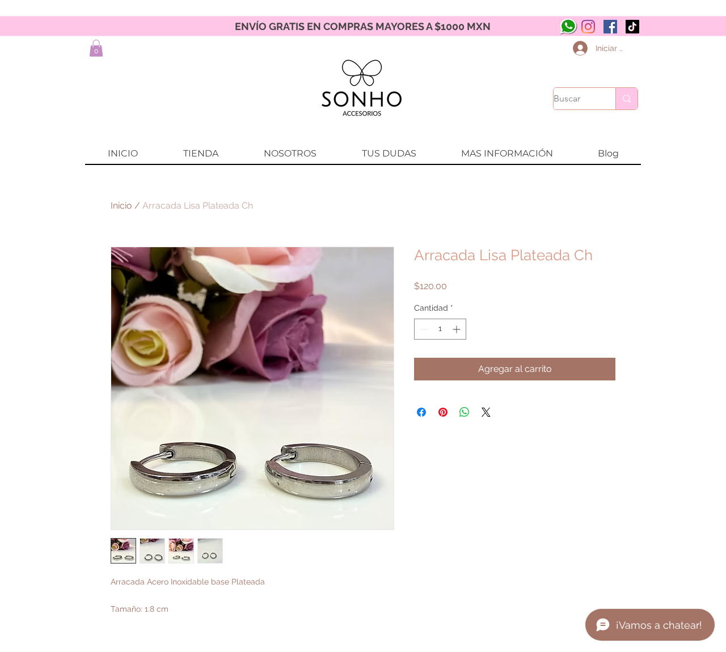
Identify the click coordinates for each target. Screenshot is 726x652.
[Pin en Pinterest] (443, 412)
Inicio (121, 205)
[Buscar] (626, 98)
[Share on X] (486, 412)
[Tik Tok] (632, 26)
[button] (96, 48)
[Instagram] (588, 26)
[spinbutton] (440, 329)
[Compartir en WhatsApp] (464, 412)
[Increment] (457, 329)
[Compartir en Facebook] (421, 412)
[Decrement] (423, 329)
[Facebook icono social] (610, 26)
